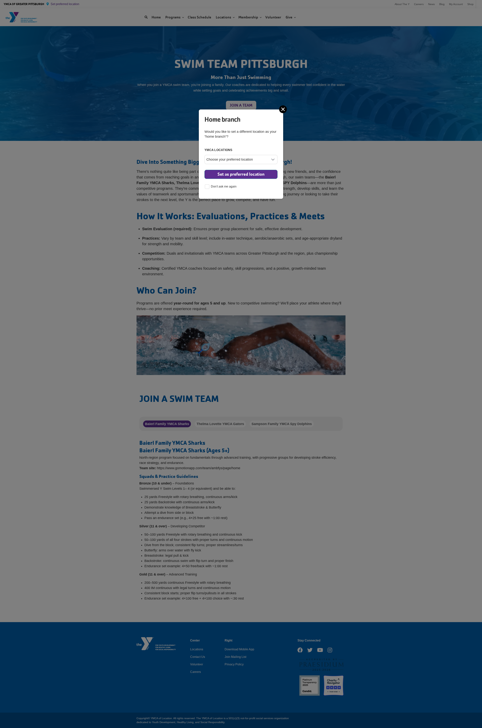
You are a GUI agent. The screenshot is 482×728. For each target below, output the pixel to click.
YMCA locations (218, 150)
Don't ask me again (223, 186)
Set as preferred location (241, 174)
